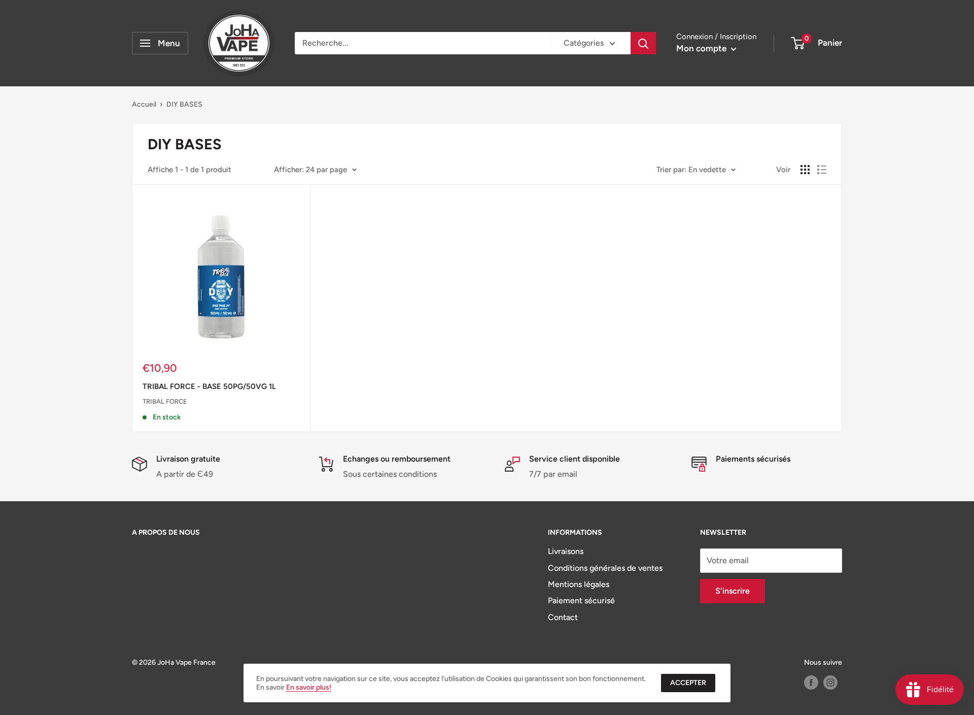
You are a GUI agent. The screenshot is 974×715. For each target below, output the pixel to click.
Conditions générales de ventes (605, 568)
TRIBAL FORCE (165, 401)
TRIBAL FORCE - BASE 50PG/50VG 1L (209, 386)
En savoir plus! (308, 687)
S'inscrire (732, 591)
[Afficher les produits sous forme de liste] (821, 169)
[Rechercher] (643, 43)
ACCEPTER (688, 682)
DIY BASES (184, 104)
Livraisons (565, 551)
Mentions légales (578, 584)
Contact (563, 617)
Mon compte (702, 48)
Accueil (144, 104)
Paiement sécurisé (581, 600)
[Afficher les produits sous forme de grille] (805, 169)
